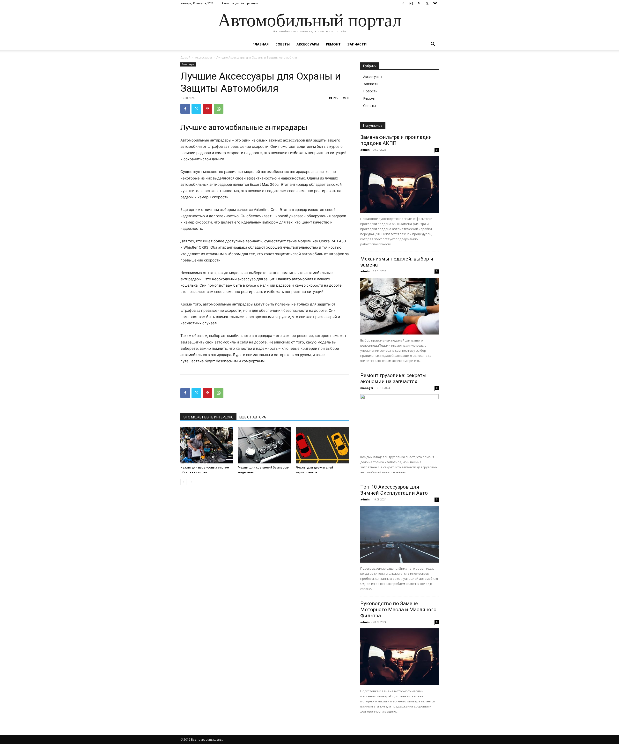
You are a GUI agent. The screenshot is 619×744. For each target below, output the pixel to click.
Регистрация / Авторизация (240, 3)
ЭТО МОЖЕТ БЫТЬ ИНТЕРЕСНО (208, 417)
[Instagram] (411, 3)
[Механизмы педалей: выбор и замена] (399, 306)
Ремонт (333, 44)
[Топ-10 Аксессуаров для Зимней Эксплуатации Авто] (399, 534)
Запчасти (357, 44)
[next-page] (191, 482)
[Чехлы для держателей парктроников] (322, 445)
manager (366, 388)
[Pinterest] (207, 109)
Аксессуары (307, 44)
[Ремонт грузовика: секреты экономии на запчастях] (399, 422)
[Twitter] (427, 3)
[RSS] (419, 3)
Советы (282, 44)
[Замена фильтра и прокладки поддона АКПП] (399, 184)
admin (365, 149)
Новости (370, 91)
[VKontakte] (435, 3)
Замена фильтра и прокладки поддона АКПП (396, 140)
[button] (433, 44)
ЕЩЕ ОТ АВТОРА (252, 417)
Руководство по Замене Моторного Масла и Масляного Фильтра (398, 609)
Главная (260, 44)
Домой (185, 57)
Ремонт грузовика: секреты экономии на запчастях (393, 378)
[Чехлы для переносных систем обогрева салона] (206, 445)
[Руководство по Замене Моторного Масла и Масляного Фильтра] (399, 656)
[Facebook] (403, 3)
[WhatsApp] (218, 109)
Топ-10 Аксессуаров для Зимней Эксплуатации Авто (394, 490)
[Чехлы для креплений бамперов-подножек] (264, 445)
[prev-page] (183, 482)
